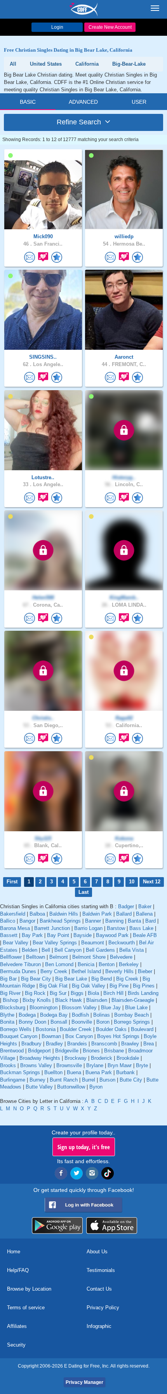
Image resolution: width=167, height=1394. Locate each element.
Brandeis (77, 1044)
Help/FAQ (18, 1270)
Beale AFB (145, 935)
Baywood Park (112, 935)
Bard (150, 921)
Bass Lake (141, 928)
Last (83, 892)
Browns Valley (36, 1065)
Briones (91, 1051)
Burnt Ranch (64, 1080)
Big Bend (101, 979)
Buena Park (98, 1072)
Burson (107, 1080)
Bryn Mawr (120, 1065)
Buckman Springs (20, 1072)
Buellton (53, 1072)
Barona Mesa (15, 928)
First (12, 882)
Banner (93, 921)
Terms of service (26, 1307)
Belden (29, 950)
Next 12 (151, 882)
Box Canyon (79, 1036)
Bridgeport (39, 1051)
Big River (10, 993)
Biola (93, 993)
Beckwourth (121, 943)
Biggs (77, 993)
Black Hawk (68, 1000)
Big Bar (8, 979)
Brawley (130, 1044)
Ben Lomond (59, 964)
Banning (114, 921)
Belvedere (121, 957)
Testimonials (101, 1270)
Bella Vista (131, 950)
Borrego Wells (15, 1029)
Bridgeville (66, 1051)
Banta (134, 921)
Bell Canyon (68, 950)
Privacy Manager (84, 1382)
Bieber (145, 971)
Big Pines (144, 986)
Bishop (10, 1000)
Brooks (8, 1065)
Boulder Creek (76, 1029)
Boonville (81, 1022)
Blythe (7, 1015)
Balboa (37, 914)
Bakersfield (12, 914)
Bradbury (31, 1044)
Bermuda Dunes (18, 971)
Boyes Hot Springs (118, 1036)
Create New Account (110, 27)
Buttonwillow (71, 1087)
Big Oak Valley (88, 986)
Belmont (58, 957)
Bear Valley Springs (55, 943)
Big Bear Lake (71, 979)
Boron (103, 1022)
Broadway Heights (39, 1058)
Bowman (51, 1036)
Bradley (54, 1044)
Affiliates (17, 1326)
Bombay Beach (131, 1015)
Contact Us (99, 1289)
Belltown (35, 957)
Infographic (99, 1326)
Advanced (83, 102)
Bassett (8, 935)
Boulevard (142, 1029)
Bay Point (58, 935)
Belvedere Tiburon (20, 964)
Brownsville (69, 1065)
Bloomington (43, 1007)
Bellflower (11, 957)
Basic (28, 102)
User (139, 102)
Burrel (88, 1080)
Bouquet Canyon (18, 1036)
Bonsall (58, 1022)
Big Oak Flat (53, 986)
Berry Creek (53, 971)
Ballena (144, 914)
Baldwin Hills (63, 914)
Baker (144, 906)
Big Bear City (36, 979)
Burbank (125, 1072)
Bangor (27, 921)
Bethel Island (86, 971)
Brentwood (12, 1051)
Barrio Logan (88, 928)
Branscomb (104, 1044)
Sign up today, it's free (83, 1147)
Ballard (124, 914)
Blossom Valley (79, 1007)
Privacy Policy (103, 1307)
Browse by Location (29, 1289)
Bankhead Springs (60, 921)
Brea (148, 1044)
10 (131, 882)
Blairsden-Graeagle (132, 1000)
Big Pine (119, 986)
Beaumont (92, 943)
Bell (46, 950)
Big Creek (127, 979)
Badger (126, 906)
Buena (74, 1072)
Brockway (75, 1058)
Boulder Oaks (111, 1029)
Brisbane (114, 1051)
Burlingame (12, 1080)
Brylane (94, 1065)
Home (13, 1251)
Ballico (7, 921)
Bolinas (101, 1015)
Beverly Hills (119, 971)
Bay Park (32, 935)
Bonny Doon (32, 1022)
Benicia (86, 964)
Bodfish (80, 1015)
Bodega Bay (54, 1015)
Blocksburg (12, 1007)
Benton (107, 964)
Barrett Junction (52, 928)
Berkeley (129, 964)
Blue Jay (111, 1007)
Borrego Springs (132, 1022)
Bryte (142, 1065)
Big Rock (35, 993)
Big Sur (58, 993)
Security (16, 1345)
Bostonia (46, 1029)
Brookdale (128, 1058)
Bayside (82, 935)
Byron (96, 1087)
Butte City (131, 1080)
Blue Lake (136, 1007)
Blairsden (96, 1000)
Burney (37, 1080)
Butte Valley (39, 1087)
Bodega (27, 1015)
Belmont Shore (89, 957)
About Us (97, 1251)
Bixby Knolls (37, 1000)
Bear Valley (15, 943)
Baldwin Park (97, 914)
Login (57, 27)
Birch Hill (113, 993)
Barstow (116, 928)
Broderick (101, 1058)
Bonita (7, 1022)
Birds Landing (143, 993)
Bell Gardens (100, 950)
